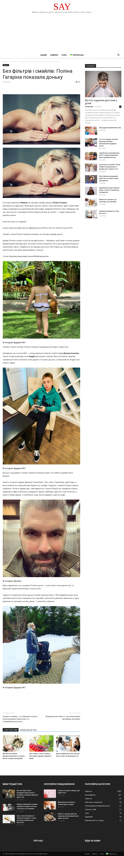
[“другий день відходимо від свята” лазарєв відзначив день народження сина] (91, 156)
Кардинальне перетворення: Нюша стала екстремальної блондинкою (109, 190)
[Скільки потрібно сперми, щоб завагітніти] (50, 793)
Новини (54, 55)
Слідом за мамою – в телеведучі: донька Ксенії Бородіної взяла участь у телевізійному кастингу (20, 719)
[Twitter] (10, 87)
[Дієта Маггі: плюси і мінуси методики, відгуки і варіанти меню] (41, 743)
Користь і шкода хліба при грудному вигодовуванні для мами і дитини (68, 816)
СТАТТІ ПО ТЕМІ (10, 730)
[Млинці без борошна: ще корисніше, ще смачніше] (91, 202)
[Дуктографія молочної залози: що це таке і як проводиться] (68, 743)
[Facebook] (5, 87)
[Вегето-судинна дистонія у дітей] (103, 84)
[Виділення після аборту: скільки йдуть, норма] (50, 805)
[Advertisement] (62, 34)
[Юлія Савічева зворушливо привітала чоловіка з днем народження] (91, 179)
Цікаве (43, 55)
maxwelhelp (89, 106)
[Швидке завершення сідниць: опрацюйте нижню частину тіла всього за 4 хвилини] (9, 807)
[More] (27, 87)
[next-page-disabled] (8, 763)
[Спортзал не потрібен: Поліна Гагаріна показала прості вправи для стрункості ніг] (91, 168)
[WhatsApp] (21, 87)
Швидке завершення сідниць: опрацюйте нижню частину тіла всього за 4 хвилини (27, 806)
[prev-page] (4, 763)
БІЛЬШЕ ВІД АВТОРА (28, 730)
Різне (64, 55)
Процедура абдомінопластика (110, 128)
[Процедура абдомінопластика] (91, 131)
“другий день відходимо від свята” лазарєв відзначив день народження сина (109, 155)
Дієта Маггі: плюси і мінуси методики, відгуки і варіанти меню (40, 756)
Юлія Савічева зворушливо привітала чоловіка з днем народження (108, 178)
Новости (13, 62)
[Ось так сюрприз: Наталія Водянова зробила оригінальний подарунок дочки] (91, 142)
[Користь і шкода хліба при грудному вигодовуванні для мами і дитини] (50, 817)
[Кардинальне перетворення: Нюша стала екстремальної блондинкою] (91, 191)
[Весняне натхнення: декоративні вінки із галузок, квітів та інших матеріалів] (15, 743)
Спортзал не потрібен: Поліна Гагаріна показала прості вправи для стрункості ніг (109, 167)
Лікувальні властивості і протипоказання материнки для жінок (62, 717)
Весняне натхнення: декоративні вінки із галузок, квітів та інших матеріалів (14, 756)
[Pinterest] (16, 87)
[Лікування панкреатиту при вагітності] (91, 214)
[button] (118, 55)
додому (5, 62)
